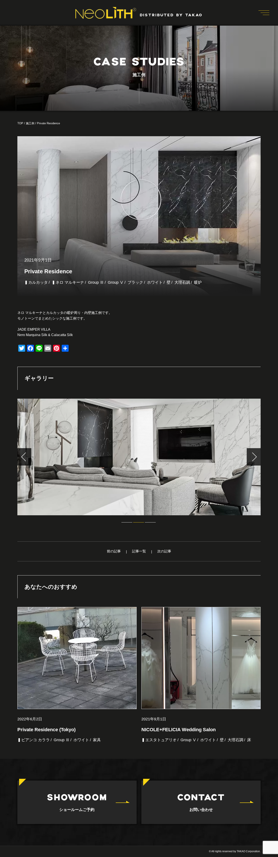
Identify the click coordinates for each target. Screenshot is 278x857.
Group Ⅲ (96, 282)
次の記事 (164, 551)
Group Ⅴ (116, 282)
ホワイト (155, 282)
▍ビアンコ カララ (33, 740)
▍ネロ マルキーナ (68, 282)
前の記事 (114, 551)
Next (254, 457)
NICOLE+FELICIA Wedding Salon (178, 729)
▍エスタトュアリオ (159, 740)
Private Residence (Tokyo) (46, 729)
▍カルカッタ (36, 282)
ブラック (135, 282)
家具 (97, 740)
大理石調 (182, 282)
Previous (24, 457)
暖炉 (198, 282)
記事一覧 (139, 551)
